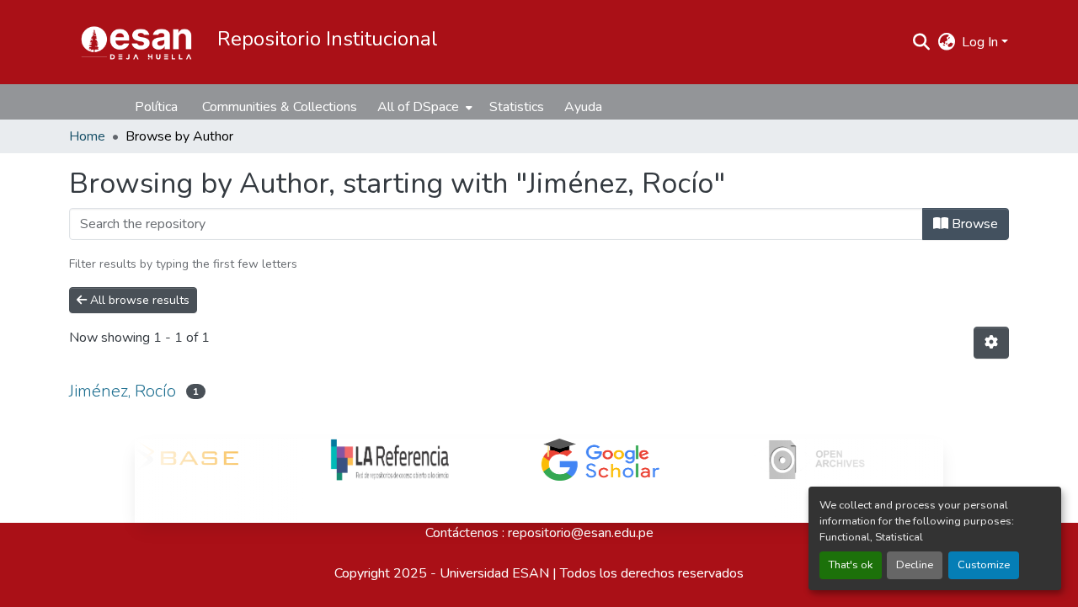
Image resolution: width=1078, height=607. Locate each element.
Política (156, 107)
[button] (136, 42)
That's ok (851, 564)
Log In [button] (981, 42)
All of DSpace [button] (418, 107)
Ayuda (583, 107)
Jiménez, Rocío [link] (122, 391)
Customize (984, 564)
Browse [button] (973, 224)
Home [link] (87, 136)
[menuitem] (423, 107)
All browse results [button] (138, 300)
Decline (914, 564)
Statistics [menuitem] (516, 107)
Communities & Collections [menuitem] (279, 107)
